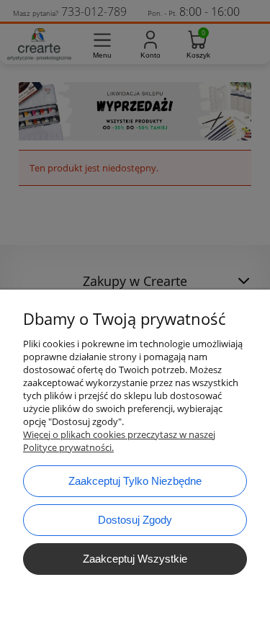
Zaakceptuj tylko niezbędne (135, 481)
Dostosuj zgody (135, 520)
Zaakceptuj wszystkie (135, 559)
